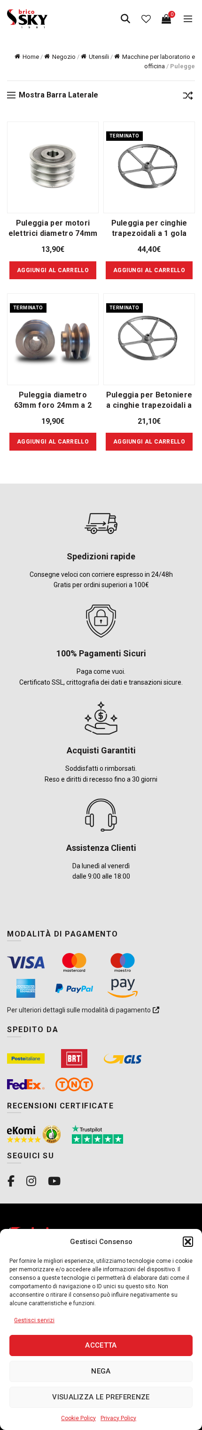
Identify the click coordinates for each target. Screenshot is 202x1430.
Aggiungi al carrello (149, 270)
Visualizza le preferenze (100, 1397)
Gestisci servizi (34, 1320)
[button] (188, 1241)
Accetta (101, 1345)
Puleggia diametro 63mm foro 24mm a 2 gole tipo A (53, 405)
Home (31, 56)
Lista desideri (146, 19)
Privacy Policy (118, 1418)
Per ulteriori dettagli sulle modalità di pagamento (79, 1010)
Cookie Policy (78, 1418)
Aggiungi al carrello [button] (53, 270)
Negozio (64, 56)
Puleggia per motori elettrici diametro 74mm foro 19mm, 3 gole (53, 233)
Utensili (99, 56)
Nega (100, 1371)
